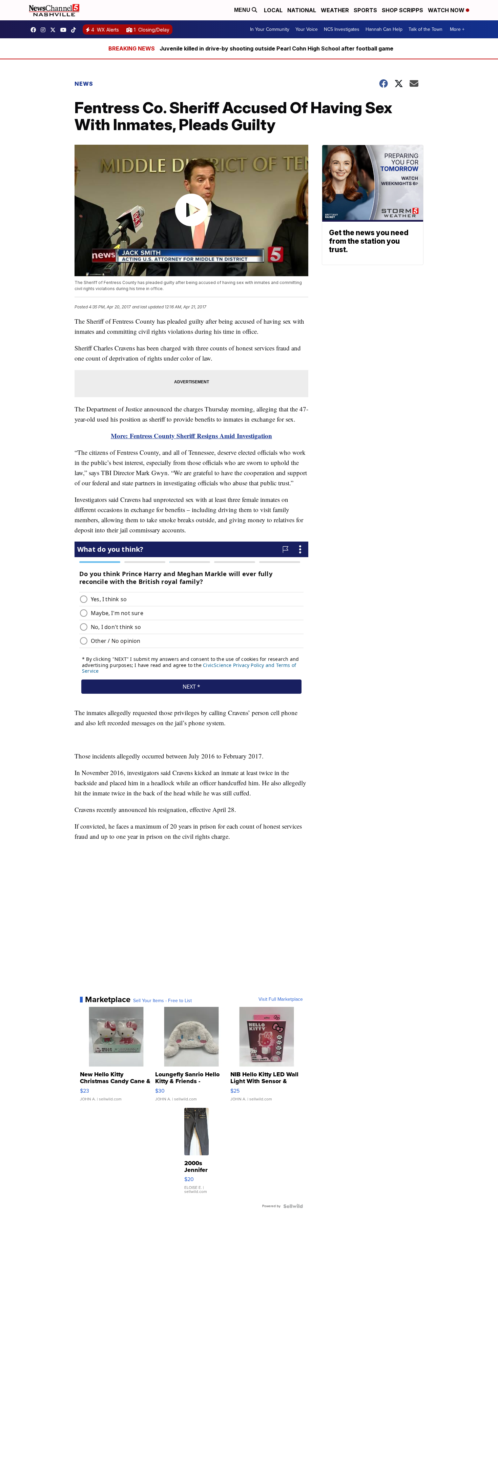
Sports (365, 10)
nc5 (54, 30)
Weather (335, 10)
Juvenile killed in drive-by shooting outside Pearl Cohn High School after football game (276, 48)
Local (273, 10)
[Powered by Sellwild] (293, 1206)
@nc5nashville (75, 30)
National (301, 10)
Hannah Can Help (384, 29)
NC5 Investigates (341, 29)
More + (457, 29)
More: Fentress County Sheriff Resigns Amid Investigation (191, 435)
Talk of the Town (425, 29)
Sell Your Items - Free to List (162, 1000)
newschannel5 (34, 30)
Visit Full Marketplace (280, 999)
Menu (243, 10)
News (84, 83)
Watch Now (447, 10)
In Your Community (269, 29)
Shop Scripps (402, 10)
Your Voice (306, 29)
